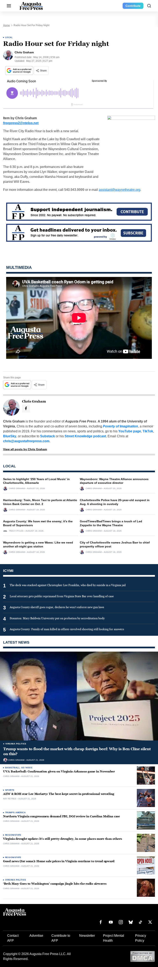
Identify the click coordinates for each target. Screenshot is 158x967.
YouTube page (129, 431)
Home (6, 25)
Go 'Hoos (26, 767)
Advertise (36, 935)
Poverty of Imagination (120, 426)
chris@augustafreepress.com (26, 441)
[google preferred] (19, 70)
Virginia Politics (15, 744)
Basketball (12, 767)
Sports (9, 790)
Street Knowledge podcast (85, 436)
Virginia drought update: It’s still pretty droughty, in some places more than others (62, 839)
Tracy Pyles (16, 531)
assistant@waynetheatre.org (119, 189)
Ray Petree (9, 799)
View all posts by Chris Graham (25, 449)
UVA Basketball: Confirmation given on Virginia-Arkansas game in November (59, 771)
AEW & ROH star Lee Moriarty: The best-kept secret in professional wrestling (58, 794)
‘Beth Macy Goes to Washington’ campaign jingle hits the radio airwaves (54, 884)
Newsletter (87, 935)
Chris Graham (17, 489)
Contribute (133, 5)
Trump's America (15, 812)
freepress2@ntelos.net (20, 123)
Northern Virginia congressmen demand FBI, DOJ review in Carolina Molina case (61, 816)
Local (9, 37)
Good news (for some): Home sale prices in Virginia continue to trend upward (58, 861)
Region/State (13, 835)
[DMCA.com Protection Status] (142, 956)
